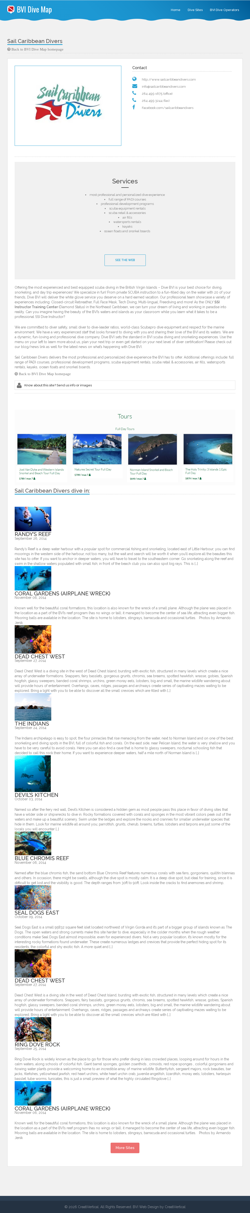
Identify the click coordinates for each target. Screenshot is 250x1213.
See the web (125, 260)
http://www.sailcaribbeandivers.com (169, 79)
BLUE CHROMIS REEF (42, 858)
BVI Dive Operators (224, 10)
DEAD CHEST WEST (40, 656)
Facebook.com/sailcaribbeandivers (167, 108)
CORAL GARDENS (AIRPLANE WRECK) (62, 593)
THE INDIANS (32, 723)
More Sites (125, 1148)
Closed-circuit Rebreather (71, 302)
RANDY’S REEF (33, 534)
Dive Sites (195, 10)
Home (175, 10)
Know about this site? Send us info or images (58, 385)
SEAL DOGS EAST (37, 912)
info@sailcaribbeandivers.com (164, 86)
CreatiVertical (175, 1207)
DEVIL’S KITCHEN (36, 795)
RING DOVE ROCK (37, 1044)
